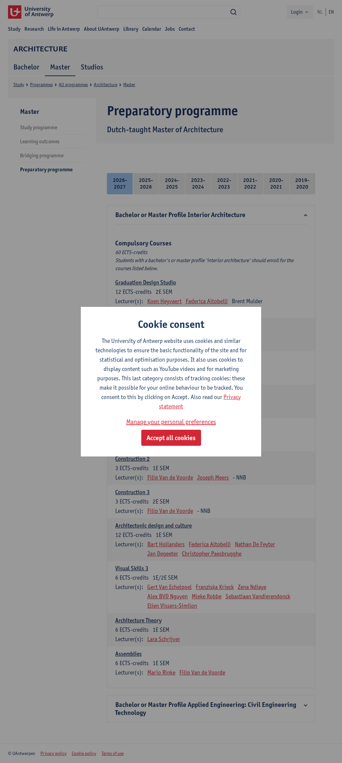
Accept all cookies (171, 438)
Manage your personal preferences (171, 422)
